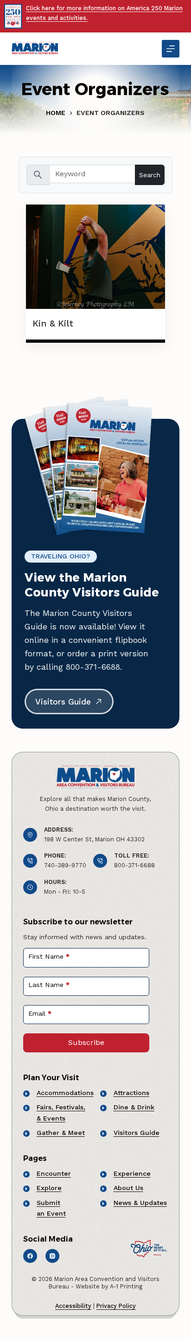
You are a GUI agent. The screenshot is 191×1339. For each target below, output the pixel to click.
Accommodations (65, 1092)
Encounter (54, 1173)
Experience (132, 1173)
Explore (49, 1188)
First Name (49, 956)
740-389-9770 (65, 865)
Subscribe (86, 1042)
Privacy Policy (116, 1305)
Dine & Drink (134, 1107)
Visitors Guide (136, 1132)
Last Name (49, 984)
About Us (128, 1188)
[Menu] (170, 49)
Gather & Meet (61, 1132)
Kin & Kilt (52, 323)
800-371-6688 (134, 865)
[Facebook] (30, 1256)
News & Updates (140, 1202)
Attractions (131, 1092)
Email (39, 1013)
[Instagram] (52, 1256)
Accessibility (73, 1305)
